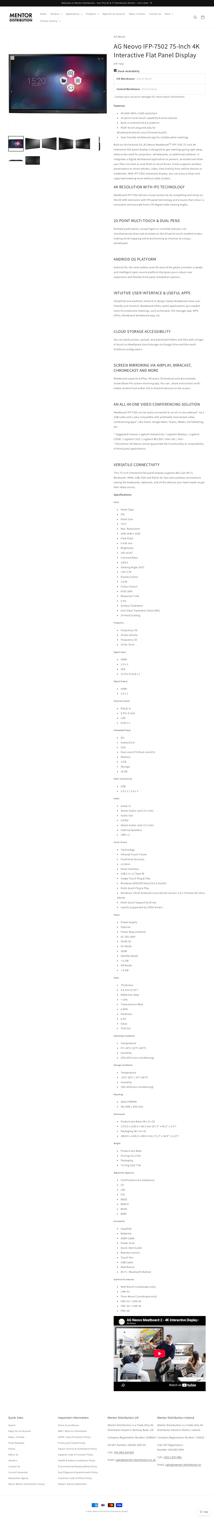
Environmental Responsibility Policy (77, 1466)
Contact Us (14, 1466)
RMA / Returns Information (72, 1431)
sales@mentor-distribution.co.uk (136, 1460)
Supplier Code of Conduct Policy (75, 1454)
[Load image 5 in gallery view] (82, 143)
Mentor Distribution (101, 1511)
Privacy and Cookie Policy (71, 1442)
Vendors (12, 1460)
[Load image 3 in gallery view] (49, 143)
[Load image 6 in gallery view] (99, 143)
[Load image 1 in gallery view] (15, 143)
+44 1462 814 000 (124, 1452)
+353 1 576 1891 (172, 1457)
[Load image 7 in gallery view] (15, 160)
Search (12, 1425)
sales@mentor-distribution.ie (183, 1464)
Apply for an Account (19, 1431)
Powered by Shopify (119, 1511)
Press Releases (16, 1442)
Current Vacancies (18, 1472)
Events (12, 1448)
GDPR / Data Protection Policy (74, 1437)
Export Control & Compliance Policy (77, 1448)
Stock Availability (129, 71)
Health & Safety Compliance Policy (76, 1460)
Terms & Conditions (68, 1425)
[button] (56, 13)
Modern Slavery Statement (72, 1483)
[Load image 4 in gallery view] (66, 143)
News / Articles (16, 1437)
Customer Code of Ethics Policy (75, 1478)
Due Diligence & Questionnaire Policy (78, 1472)
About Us (13, 1454)
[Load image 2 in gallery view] (32, 143)
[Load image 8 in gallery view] (32, 160)
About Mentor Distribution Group (26, 1483)
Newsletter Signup (18, 1478)
